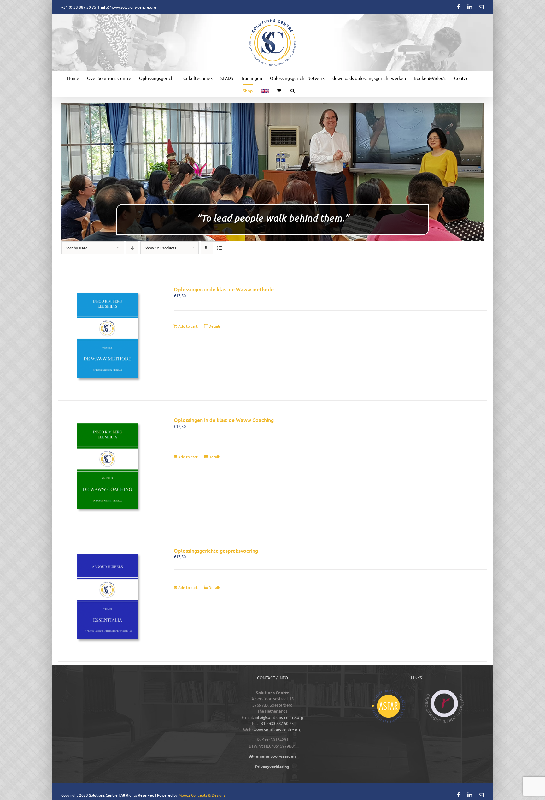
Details (214, 326)
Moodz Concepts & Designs (202, 794)
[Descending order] (132, 247)
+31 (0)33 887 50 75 (276, 723)
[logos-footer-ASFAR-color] (388, 691)
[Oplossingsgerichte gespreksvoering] (107, 596)
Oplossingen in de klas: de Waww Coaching (224, 419)
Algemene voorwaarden (272, 756)
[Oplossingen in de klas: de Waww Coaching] (107, 466)
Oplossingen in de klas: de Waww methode (224, 289)
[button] (292, 90)
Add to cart (188, 326)
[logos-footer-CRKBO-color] (444, 691)
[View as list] (219, 248)
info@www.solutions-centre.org (128, 6)
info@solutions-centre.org (279, 717)
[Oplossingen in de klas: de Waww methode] (107, 335)
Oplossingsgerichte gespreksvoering (216, 550)
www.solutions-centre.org (278, 729)
